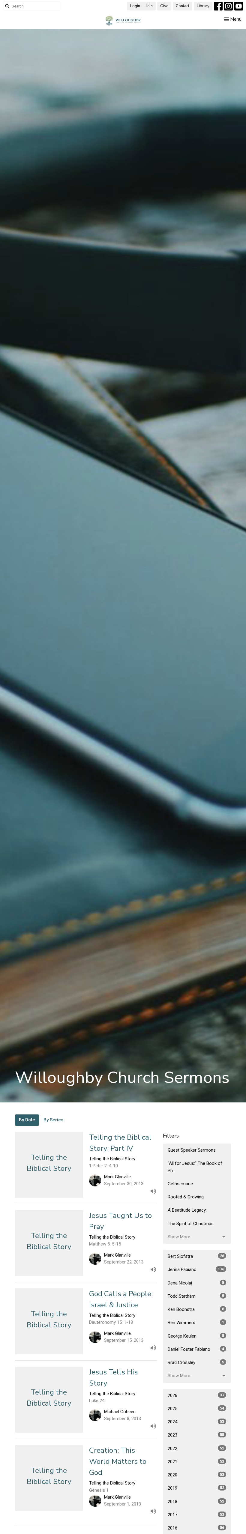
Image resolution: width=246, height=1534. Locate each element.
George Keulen (196, 1336)
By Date (27, 1120)
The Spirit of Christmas (191, 1223)
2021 (196, 1461)
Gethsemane (180, 1183)
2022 (196, 1448)
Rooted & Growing (186, 1197)
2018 (196, 1501)
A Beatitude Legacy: (187, 1210)
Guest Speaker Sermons (192, 1150)
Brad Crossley (196, 1362)
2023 (196, 1435)
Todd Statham (196, 1296)
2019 (196, 1488)
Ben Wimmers (196, 1322)
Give (164, 6)
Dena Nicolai (196, 1283)
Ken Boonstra (196, 1309)
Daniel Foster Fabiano (196, 1349)
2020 (196, 1475)
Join (149, 6)
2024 (196, 1422)
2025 (196, 1408)
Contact (182, 6)
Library (203, 6)
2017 (196, 1515)
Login (135, 6)
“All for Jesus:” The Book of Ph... (195, 1167)
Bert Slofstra (196, 1256)
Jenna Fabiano (196, 1269)
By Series (53, 1120)
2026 (196, 1395)
